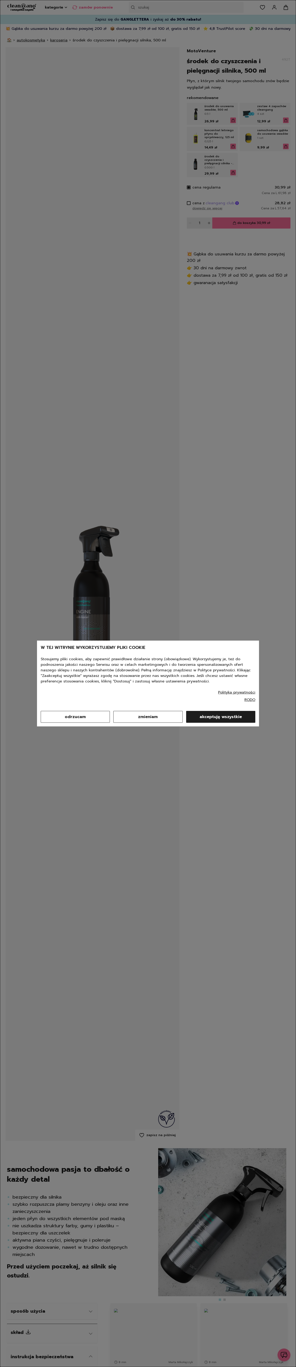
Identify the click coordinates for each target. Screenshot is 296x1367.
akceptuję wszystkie (221, 716)
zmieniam (148, 716)
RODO (249, 700)
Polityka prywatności (236, 692)
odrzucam (75, 716)
